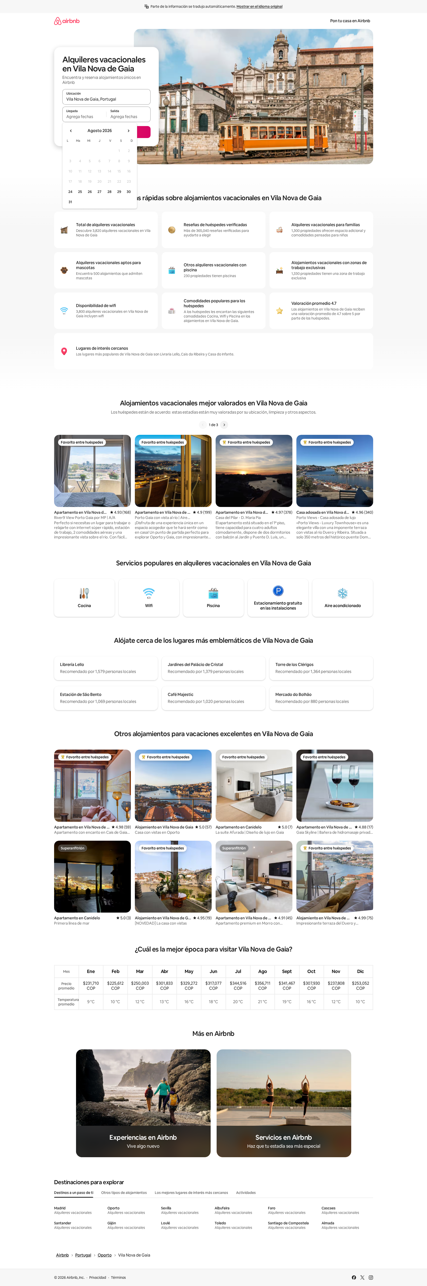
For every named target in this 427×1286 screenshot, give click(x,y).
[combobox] (106, 99)
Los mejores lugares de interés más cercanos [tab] (191, 1192)
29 (119, 191)
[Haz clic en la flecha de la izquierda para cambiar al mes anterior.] (71, 130)
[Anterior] (203, 425)
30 (129, 191)
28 (109, 191)
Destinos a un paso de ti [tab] (73, 1192)
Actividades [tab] (246, 1192)
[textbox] (84, 117)
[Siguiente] (224, 425)
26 (90, 191)
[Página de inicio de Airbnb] (67, 21)
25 (80, 191)
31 (70, 202)
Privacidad (97, 1277)
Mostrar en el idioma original (259, 6)
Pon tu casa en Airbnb (350, 20)
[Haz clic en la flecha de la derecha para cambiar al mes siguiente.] (128, 130)
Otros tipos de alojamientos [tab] (124, 1192)
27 (99, 191)
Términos (118, 1277)
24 (70, 191)
